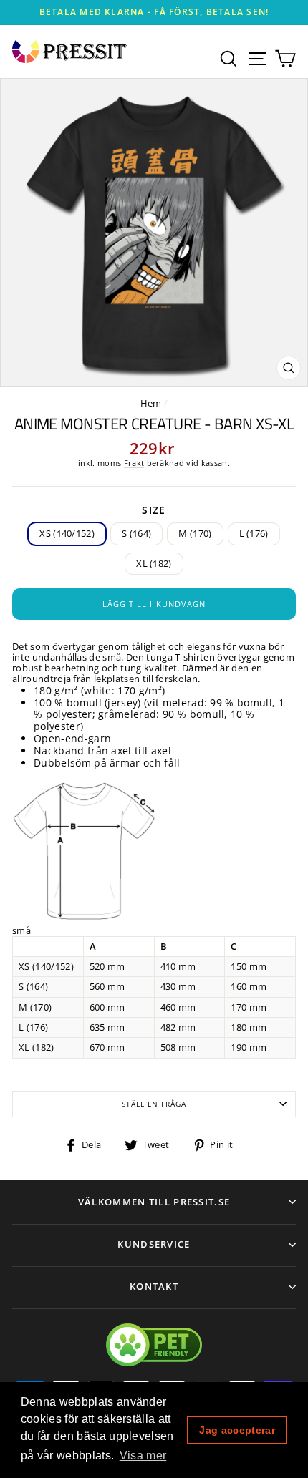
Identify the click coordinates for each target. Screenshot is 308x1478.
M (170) (194, 533)
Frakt (134, 463)
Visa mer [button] (143, 1455)
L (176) (254, 533)
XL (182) (154, 563)
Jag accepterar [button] (236, 1430)
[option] (154, 12)
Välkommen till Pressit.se (154, 1201)
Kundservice (153, 1244)
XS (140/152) (67, 533)
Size (154, 511)
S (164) (136, 533)
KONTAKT (154, 1286)
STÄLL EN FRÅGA (154, 1104)
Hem (151, 403)
